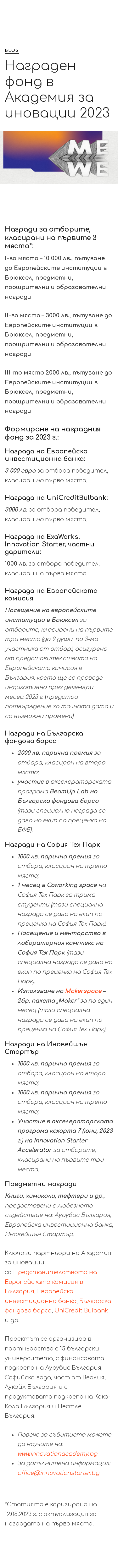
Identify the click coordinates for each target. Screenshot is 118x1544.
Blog (12, 50)
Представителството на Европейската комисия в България (51, 1282)
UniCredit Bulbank (81, 1310)
